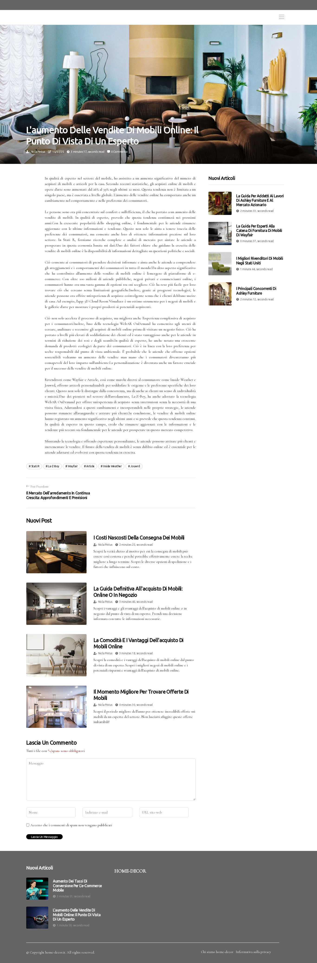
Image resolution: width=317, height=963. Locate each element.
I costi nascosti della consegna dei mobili (139, 537)
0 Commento (119, 151)
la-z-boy (53, 466)
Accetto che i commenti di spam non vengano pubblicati (71, 825)
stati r (35, 466)
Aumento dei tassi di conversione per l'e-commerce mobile (77, 885)
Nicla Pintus (38, 151)
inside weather (112, 466)
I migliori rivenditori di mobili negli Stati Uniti (259, 260)
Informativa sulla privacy (253, 952)
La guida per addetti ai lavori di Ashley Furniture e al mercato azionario (260, 200)
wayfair (73, 466)
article (90, 466)
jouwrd (135, 466)
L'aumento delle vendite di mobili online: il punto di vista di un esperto (76, 914)
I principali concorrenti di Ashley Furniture (256, 291)
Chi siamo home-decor (217, 952)
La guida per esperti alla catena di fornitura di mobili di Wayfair (259, 230)
